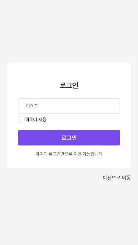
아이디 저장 (35, 119)
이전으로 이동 (117, 177)
